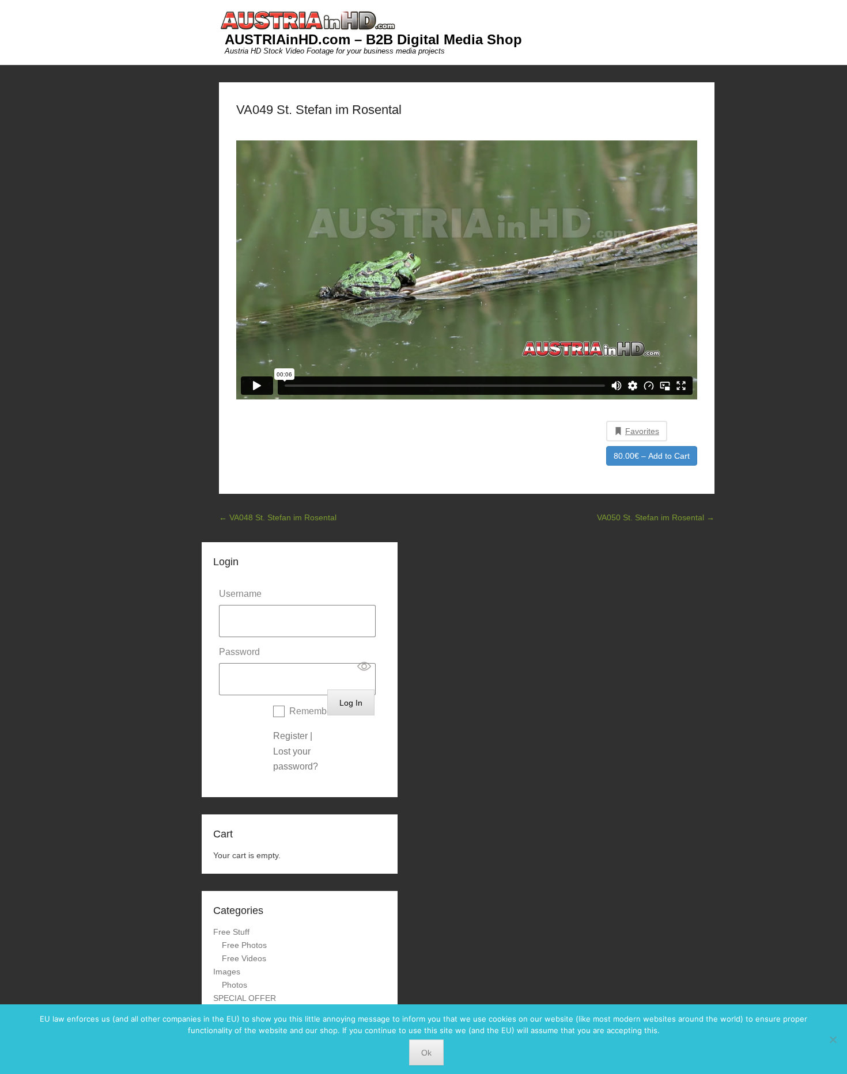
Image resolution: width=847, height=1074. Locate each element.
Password (239, 652)
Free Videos (244, 958)
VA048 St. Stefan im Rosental (277, 517)
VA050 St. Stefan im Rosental (655, 517)
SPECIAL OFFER (244, 998)
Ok (426, 1052)
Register (290, 736)
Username (240, 594)
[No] (832, 1039)
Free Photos (244, 945)
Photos (234, 984)
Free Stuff (231, 931)
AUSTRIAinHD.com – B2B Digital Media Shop (373, 39)
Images (226, 971)
